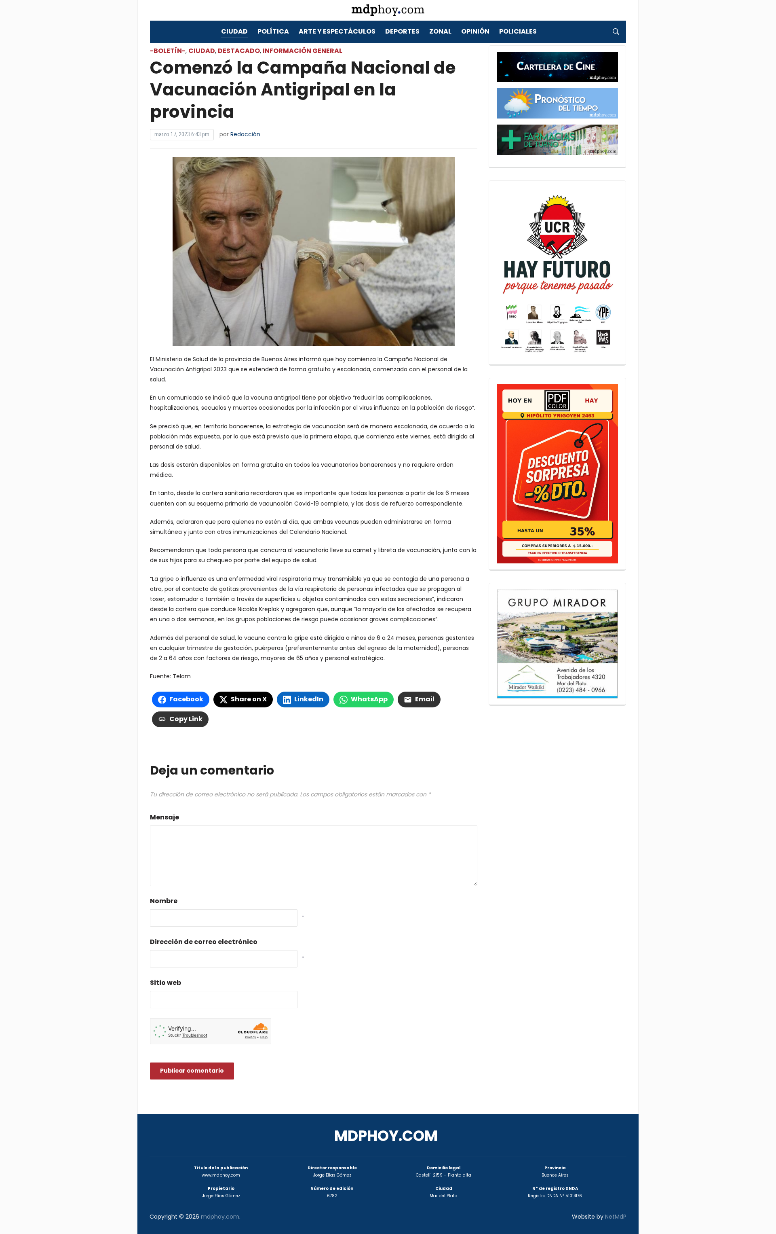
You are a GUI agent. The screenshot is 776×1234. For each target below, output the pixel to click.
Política (273, 31)
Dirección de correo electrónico (203, 941)
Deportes (402, 31)
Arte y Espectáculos (337, 31)
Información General (302, 50)
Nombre (163, 901)
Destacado (239, 50)
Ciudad (234, 31)
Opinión (475, 31)
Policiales (518, 31)
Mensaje (164, 817)
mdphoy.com (386, 1136)
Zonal (440, 31)
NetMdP (615, 1217)
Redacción (245, 134)
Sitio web (165, 982)
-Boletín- (168, 50)
